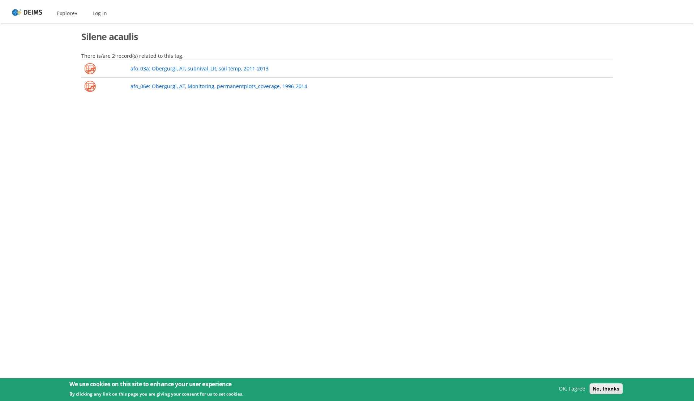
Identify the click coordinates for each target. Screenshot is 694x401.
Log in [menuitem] (100, 13)
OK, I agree (572, 388)
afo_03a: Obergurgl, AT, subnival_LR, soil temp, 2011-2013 (199, 68)
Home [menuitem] (20, 13)
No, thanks (606, 389)
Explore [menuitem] (66, 13)
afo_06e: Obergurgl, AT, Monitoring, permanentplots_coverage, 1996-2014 (218, 86)
